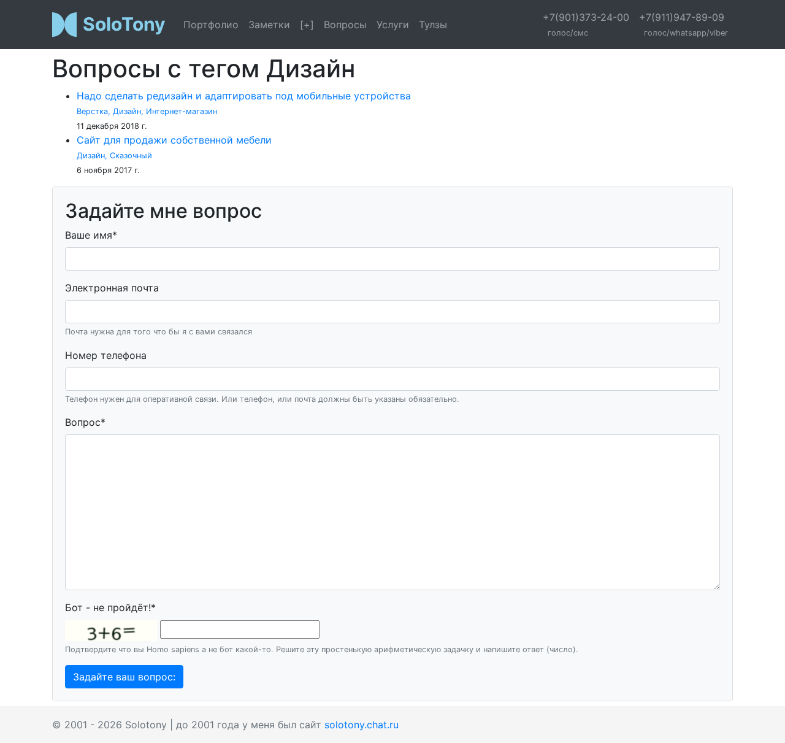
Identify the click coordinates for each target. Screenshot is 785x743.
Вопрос (85, 422)
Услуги (393, 24)
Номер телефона (106, 355)
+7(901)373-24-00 (586, 24)
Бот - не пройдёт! (110, 607)
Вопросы (345, 24)
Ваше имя (91, 235)
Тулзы (433, 24)
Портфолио (211, 24)
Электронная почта (112, 288)
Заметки (269, 24)
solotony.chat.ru (361, 724)
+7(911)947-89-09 (683, 24)
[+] (307, 24)
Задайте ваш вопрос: (124, 677)
